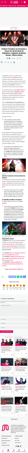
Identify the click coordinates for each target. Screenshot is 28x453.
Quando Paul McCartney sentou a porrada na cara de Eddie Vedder (20, 369)
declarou (4, 185)
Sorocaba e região (5, 345)
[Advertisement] (11, 37)
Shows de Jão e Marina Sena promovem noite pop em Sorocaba (6, 369)
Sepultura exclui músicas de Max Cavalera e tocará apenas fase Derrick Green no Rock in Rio (13, 258)
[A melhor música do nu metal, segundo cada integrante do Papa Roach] (21, 380)
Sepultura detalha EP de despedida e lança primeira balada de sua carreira (12, 263)
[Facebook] (16, 446)
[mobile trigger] (2, 2)
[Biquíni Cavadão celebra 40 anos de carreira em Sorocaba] (21, 342)
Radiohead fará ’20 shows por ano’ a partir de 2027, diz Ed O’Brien (6, 388)
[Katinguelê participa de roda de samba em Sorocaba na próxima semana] (7, 342)
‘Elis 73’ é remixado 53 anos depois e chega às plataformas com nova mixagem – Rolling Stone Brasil (20, 409)
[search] (22, 2)
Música (17, 365)
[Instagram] (20, 446)
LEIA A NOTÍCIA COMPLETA (16, 269)
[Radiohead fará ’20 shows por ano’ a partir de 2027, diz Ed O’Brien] (7, 380)
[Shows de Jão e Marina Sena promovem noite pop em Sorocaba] (7, 362)
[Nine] (14, 2)
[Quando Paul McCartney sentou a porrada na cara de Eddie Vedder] (21, 362)
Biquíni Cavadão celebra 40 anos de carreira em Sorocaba (21, 349)
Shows (3, 343)
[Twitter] (18, 446)
